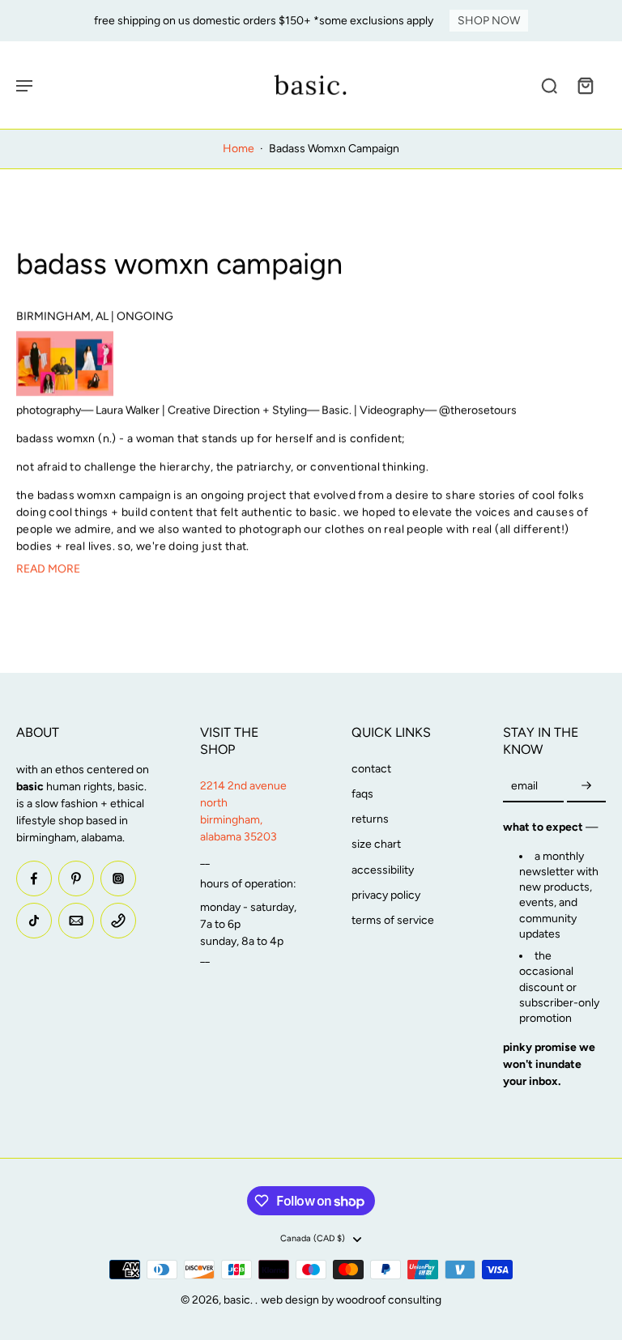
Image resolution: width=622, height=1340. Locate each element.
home (238, 148)
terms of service (392, 920)
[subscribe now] (586, 786)
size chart (376, 844)
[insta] (118, 878)
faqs (362, 794)
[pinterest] (76, 878)
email (524, 786)
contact (371, 769)
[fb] (34, 878)
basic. (239, 1300)
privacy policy (385, 895)
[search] (549, 85)
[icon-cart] (585, 85)
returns (370, 819)
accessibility (382, 870)
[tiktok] (34, 920)
